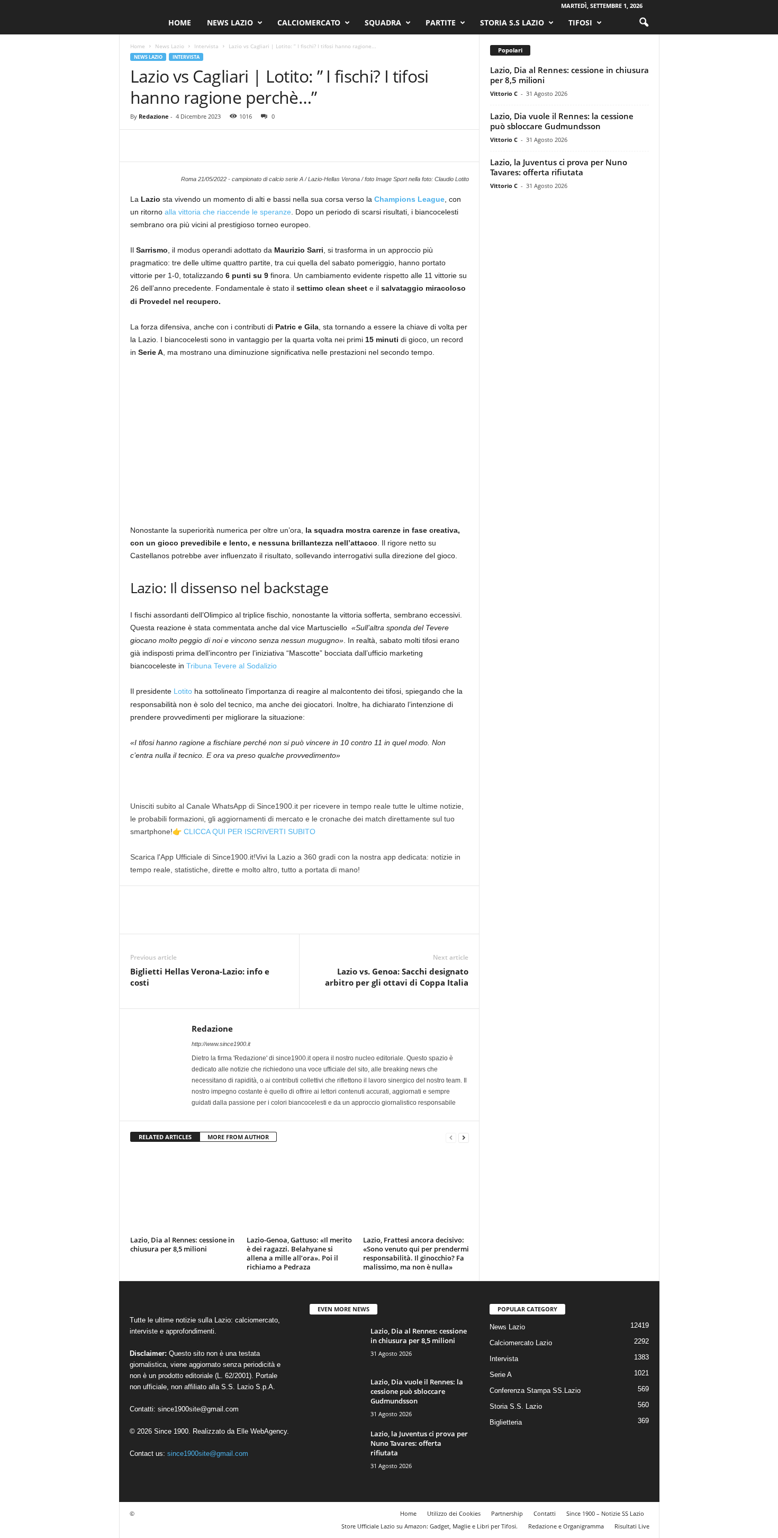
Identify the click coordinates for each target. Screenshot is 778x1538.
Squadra (383, 22)
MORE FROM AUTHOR (238, 1137)
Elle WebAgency (262, 1431)
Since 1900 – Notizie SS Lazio (605, 1513)
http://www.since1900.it (221, 1044)
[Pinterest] (189, 145)
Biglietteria (506, 1422)
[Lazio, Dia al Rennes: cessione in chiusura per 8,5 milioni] (183, 1192)
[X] (165, 145)
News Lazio (230, 22)
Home (179, 22)
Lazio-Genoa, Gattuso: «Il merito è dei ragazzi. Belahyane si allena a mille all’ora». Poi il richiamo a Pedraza (299, 1253)
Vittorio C (504, 93)
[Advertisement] (299, 445)
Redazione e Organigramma (566, 1526)
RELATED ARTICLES (165, 1137)
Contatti (544, 1513)
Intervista (206, 46)
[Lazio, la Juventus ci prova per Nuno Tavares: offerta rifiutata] (336, 1449)
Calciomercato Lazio (521, 1343)
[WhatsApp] (213, 145)
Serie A (501, 1375)
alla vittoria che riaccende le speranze (228, 212)
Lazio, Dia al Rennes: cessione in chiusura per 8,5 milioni (182, 1244)
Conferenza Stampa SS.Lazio (535, 1390)
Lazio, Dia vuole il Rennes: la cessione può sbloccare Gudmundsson (562, 121)
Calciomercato (308, 22)
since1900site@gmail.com (198, 1409)
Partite (441, 22)
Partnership (507, 1513)
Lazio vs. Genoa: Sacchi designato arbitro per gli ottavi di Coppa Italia (396, 977)
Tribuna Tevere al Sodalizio (231, 665)
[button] (643, 22)
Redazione (154, 116)
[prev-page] (451, 1137)
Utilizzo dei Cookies (454, 1513)
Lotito (183, 691)
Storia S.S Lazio (512, 22)
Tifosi (580, 22)
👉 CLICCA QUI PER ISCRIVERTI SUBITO (244, 831)
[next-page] (463, 1137)
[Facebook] (140, 145)
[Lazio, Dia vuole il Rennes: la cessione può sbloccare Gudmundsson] (336, 1397)
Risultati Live (631, 1526)
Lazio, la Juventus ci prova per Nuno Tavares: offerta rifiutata (558, 167)
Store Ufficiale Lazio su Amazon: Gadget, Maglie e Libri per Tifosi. (429, 1526)
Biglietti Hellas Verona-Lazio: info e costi (199, 977)
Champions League (409, 199)
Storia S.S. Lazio (516, 1406)
